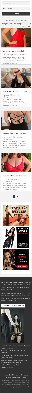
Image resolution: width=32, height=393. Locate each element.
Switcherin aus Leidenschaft (13, 51)
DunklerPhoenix (16, 95)
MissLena (14, 54)
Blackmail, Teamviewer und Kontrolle (13, 350)
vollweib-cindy (15, 179)
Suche (16, 13)
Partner (24, 377)
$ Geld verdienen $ (15, 375)
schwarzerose (18, 137)
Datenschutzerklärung (13, 377)
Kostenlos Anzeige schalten (14, 305)
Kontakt (25, 375)
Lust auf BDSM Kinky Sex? (10, 365)
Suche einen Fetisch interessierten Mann (14, 355)
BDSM (7, 54)
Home (6, 375)
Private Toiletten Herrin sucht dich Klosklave (15, 346)
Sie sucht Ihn (9, 137)
